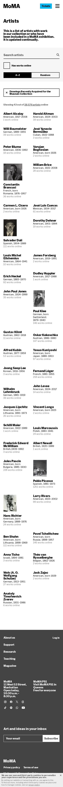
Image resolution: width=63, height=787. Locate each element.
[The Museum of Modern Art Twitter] (17, 701)
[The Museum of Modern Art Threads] (23, 701)
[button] (57, 6)
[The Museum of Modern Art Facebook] (11, 701)
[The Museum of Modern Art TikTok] (5, 707)
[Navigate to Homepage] (12, 6)
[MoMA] (9, 761)
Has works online (21, 65)
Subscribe (51, 738)
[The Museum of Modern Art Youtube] (23, 707)
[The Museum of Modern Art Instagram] (5, 701)
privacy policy (34, 785)
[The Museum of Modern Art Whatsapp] (17, 707)
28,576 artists (32, 104)
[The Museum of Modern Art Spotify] (11, 707)
